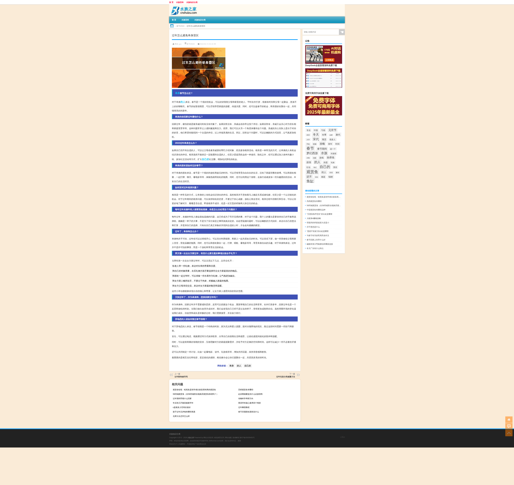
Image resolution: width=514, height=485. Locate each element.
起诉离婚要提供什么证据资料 (250, 394)
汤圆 (314, 158)
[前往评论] (508, 426)
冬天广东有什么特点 (315, 248)
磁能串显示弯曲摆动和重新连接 (320, 244)
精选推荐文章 (219, 437)
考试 (314, 167)
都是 (323, 176)
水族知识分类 (192, 2)
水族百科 (180, 2)
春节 (310, 148)
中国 (316, 130)
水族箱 (333, 153)
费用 (337, 172)
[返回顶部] (508, 433)
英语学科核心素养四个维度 (249, 402)
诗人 (323, 172)
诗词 (331, 172)
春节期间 (322, 148)
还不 (309, 176)
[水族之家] (183, 5)
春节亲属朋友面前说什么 (248, 411)
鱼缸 (310, 180)
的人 (182, 102)
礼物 (332, 162)
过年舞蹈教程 (244, 407)
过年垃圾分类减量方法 (285, 376)
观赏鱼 (312, 171)
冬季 (324, 134)
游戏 (321, 157)
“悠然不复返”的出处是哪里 (318, 231)
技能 (314, 144)
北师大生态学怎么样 (181, 416)
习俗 (323, 130)
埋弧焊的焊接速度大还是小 (318, 222)
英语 (335, 167)
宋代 (316, 139)
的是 (326, 162)
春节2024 (180, 26)
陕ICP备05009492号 (247, 437)
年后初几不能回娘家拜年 (183, 402)
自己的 (205, 159)
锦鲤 (330, 176)
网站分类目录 (208, 437)
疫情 (309, 162)
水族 (324, 153)
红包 (308, 167)
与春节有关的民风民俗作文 (318, 235)
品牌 (331, 135)
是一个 (333, 148)
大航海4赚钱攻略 (314, 218)
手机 (308, 144)
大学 (308, 139)
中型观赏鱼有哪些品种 (316, 209)
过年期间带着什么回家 (182, 398)
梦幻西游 (312, 153)
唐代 (338, 134)
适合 (316, 177)
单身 (177, 93)
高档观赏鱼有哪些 (245, 389)
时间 (337, 143)
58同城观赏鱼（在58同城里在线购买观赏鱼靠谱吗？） (195, 394)
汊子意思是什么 (313, 226)
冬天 (316, 134)
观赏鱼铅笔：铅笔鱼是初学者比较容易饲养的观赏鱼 (194, 389)
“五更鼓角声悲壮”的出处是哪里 (319, 214)
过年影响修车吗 (181, 376)
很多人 (333, 139)
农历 (308, 135)
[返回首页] (508, 419)
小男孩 (342, 437)
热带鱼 (331, 157)
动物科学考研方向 (245, 398)
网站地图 (228, 437)
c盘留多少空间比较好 (182, 407)
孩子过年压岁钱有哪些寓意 (184, 411)
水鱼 (308, 158)
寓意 (324, 139)
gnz (180, 44)
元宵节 (332, 130)
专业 (309, 130)
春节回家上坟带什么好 (316, 239)
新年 (330, 143)
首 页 (171, 2)
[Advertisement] (80, 466)
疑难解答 (236, 437)
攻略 (322, 143)
